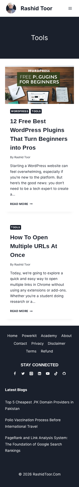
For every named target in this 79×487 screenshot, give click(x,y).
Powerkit (29, 336)
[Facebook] (14, 373)
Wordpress (19, 111)
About (66, 336)
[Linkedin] (39, 373)
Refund (47, 351)
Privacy (37, 343)
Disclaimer (56, 343)
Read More (21, 204)
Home (12, 336)
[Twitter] (23, 373)
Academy (49, 336)
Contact (20, 343)
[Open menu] (70, 8)
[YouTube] (47, 373)
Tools (36, 111)
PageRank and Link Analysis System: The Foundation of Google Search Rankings (36, 444)
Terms (31, 351)
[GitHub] (64, 373)
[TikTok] (56, 373)
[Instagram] (31, 373)
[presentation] (39, 84)
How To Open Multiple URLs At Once (33, 246)
